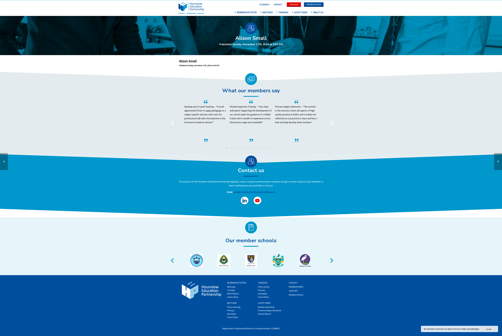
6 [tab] (247, 148)
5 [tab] (243, 148)
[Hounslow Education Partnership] (191, 13)
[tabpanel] (251, 121)
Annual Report (264, 314)
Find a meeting (233, 307)
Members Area (314, 4)
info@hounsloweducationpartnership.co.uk (254, 192)
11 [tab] (266, 148)
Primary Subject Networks (269, 310)
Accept (488, 329)
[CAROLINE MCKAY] (498, 161)
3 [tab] (235, 148)
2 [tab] (231, 148)
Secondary (231, 314)
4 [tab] (239, 148)
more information (473, 329)
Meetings (268, 12)
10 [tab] (262, 148)
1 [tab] (227, 148)
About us (318, 12)
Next (330, 121)
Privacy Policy (296, 295)
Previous (171, 121)
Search (265, 4)
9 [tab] (259, 148)
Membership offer (247, 12)
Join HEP (293, 4)
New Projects (233, 294)
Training (283, 12)
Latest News (300, 12)
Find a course (263, 287)
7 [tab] (251, 148)
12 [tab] (270, 148)
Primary (230, 310)
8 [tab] (255, 148)
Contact (278, 4)
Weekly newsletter (266, 307)
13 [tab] (274, 148)
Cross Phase (232, 317)
